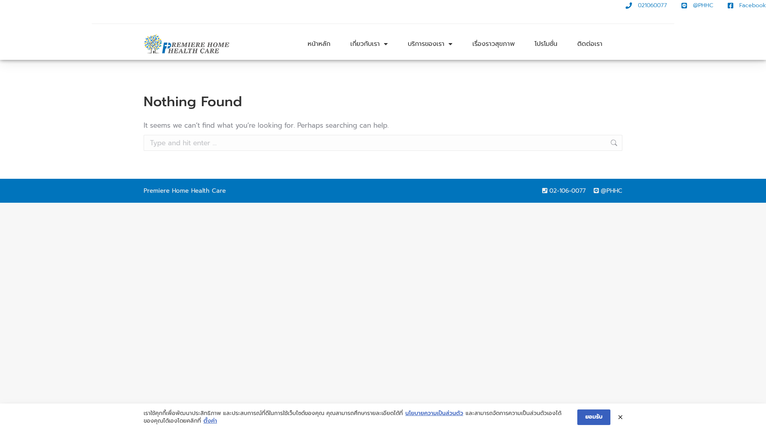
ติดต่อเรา (589, 44)
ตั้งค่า (210, 421)
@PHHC (611, 190)
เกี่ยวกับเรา (365, 44)
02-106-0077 (567, 190)
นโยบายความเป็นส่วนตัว (434, 413)
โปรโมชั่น (546, 44)
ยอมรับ (593, 417)
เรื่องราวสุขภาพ (493, 44)
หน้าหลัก (319, 44)
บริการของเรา (426, 44)
